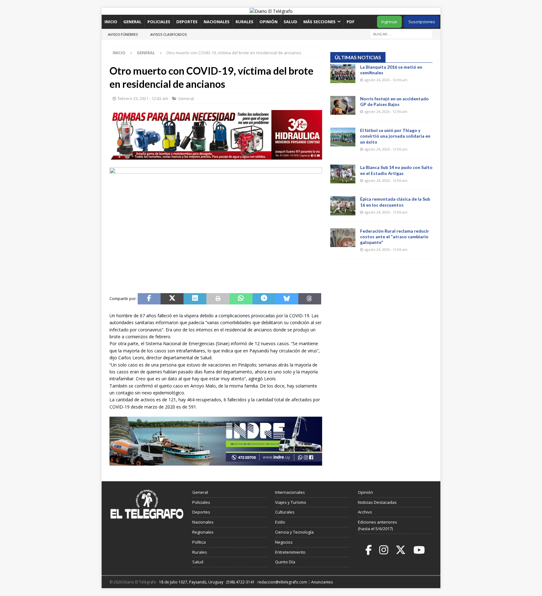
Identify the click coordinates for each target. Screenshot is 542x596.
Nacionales (217, 21)
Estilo (280, 522)
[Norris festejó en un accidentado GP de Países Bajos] (342, 105)
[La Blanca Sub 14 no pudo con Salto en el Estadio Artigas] (342, 174)
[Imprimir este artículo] (217, 298)
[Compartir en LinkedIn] (194, 298)
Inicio (110, 21)
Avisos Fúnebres (123, 34)
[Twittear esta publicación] (172, 298)
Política (199, 542)
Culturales (285, 512)
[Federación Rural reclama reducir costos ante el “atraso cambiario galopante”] (342, 237)
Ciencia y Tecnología (294, 532)
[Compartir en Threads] (309, 298)
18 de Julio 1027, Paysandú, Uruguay (191, 582)
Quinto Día (285, 562)
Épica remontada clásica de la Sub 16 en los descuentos (395, 201)
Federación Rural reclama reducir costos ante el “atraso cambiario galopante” (394, 236)
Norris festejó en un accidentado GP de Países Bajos (394, 101)
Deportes (187, 21)
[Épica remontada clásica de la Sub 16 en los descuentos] (342, 205)
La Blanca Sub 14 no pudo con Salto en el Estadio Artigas (396, 170)
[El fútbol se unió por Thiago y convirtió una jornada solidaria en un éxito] (342, 137)
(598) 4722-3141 (240, 582)
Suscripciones (421, 21)
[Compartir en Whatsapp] (241, 298)
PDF (351, 21)
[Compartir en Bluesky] (286, 298)
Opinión (268, 21)
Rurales (244, 21)
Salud (290, 21)
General (132, 21)
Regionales (203, 532)
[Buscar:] (401, 34)
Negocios (284, 542)
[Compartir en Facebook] (149, 298)
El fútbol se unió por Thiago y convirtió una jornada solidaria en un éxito (395, 136)
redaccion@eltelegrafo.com (282, 582)
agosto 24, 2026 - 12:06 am (385, 79)
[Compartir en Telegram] (263, 298)
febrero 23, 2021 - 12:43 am (143, 98)
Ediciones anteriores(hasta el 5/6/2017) (377, 525)
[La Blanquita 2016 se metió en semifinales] (342, 73)
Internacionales (290, 492)
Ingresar (389, 21)
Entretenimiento (290, 552)
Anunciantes (322, 582)
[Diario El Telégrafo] (271, 11)
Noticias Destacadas (377, 502)
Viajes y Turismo (290, 502)
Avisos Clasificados (168, 34)
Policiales (158, 21)
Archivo (365, 512)
